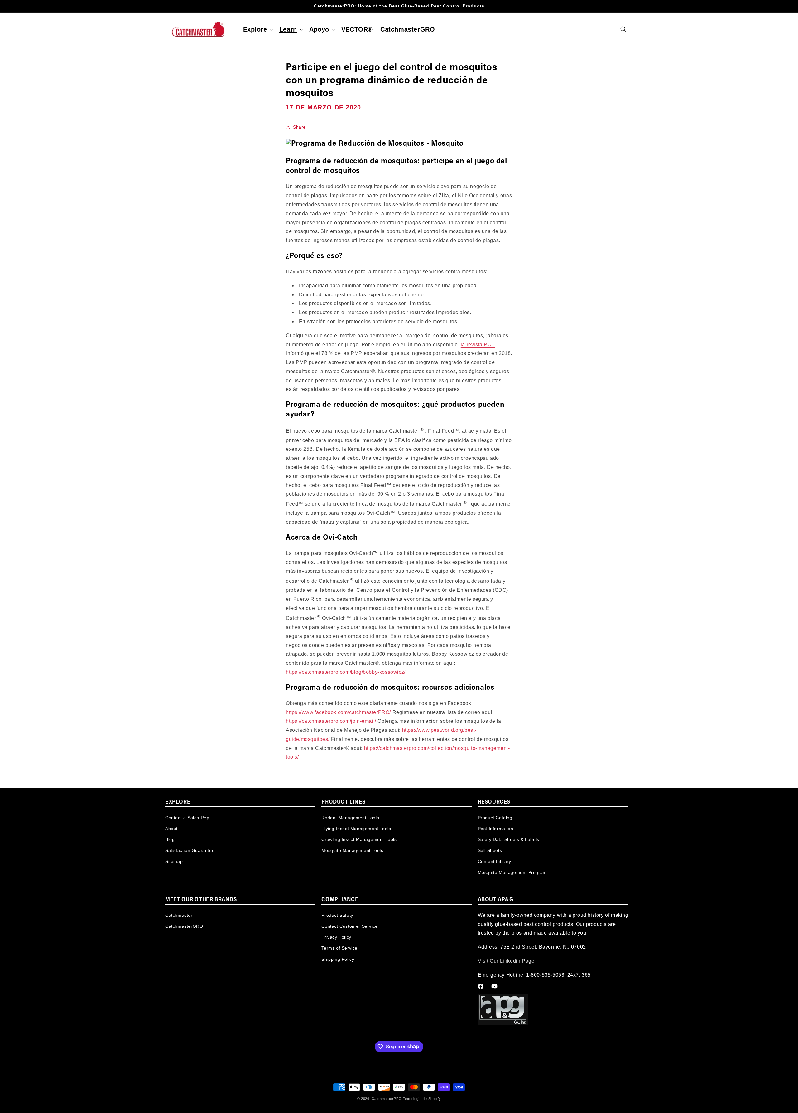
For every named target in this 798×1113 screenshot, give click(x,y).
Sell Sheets (490, 850)
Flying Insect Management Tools (356, 828)
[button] (257, 29)
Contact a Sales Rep (187, 817)
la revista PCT (478, 344)
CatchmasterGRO (184, 926)
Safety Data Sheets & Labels (508, 839)
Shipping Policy (337, 958)
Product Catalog (495, 817)
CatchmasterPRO (387, 1099)
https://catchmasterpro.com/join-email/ (331, 721)
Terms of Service (339, 947)
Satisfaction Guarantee (189, 850)
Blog (170, 839)
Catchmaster (179, 914)
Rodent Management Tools (350, 817)
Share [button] (299, 126)
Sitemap (174, 861)
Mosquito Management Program (512, 872)
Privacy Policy (336, 937)
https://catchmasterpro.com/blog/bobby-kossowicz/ (346, 672)
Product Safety (337, 914)
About (171, 828)
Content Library (494, 861)
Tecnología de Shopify (422, 1099)
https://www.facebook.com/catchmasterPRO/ (338, 712)
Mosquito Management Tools (352, 850)
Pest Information (495, 828)
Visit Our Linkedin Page (506, 961)
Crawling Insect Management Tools (359, 839)
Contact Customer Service (349, 926)
